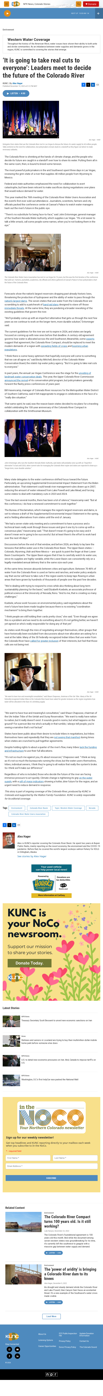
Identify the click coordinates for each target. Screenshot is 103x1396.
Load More (51, 1316)
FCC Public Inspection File (68, 1335)
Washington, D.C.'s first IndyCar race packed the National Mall (49, 1079)
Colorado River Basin (39, 808)
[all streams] (99, 13)
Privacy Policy (65, 1341)
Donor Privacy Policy (67, 1347)
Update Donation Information (87, 1335)
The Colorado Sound (88, 1347)
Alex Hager (17, 83)
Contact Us (84, 1341)
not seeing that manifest (67, 737)
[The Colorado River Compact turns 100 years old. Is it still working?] (23, 1222)
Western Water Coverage (29, 39)
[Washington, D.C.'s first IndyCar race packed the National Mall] (11, 1080)
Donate (92, 4)
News (23, 1036)
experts (90, 338)
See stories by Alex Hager (31, 856)
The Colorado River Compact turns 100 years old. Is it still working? (67, 1221)
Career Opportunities (47, 1346)
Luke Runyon (49, 1231)
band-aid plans (51, 304)
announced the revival (16, 380)
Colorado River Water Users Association (28, 814)
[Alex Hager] (9, 840)
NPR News (25, 1016)
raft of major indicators (31, 781)
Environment (8, 29)
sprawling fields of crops (54, 346)
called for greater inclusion (44, 640)
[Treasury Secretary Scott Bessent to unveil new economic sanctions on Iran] (11, 1021)
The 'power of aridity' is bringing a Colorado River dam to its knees (70, 1274)
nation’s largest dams (16, 301)
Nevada (92, 808)
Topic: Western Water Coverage (68, 808)
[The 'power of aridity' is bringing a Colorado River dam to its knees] (23, 1274)
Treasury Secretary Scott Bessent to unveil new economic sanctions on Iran (56, 1020)
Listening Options (45, 1340)
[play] (7, 13)
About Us (42, 1334)
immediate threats (14, 308)
